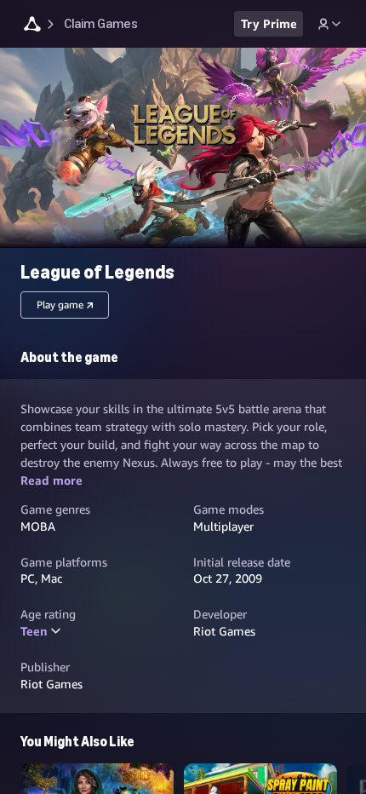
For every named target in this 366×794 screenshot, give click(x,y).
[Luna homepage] (32, 26)
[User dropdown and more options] (329, 24)
